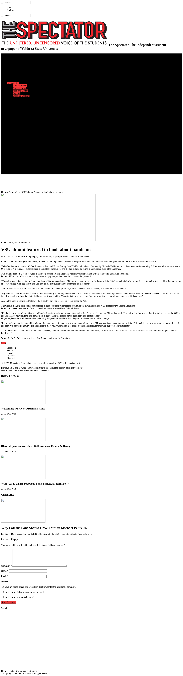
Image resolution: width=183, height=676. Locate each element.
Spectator (72, 363)
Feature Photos (19, 150)
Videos (16, 142)
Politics (16, 65)
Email (4, 576)
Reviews (16, 134)
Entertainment (13, 129)
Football (16, 106)
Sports (10, 98)
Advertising (25, 671)
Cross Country (19, 103)
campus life (51, 363)
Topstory (57, 256)
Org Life (16, 93)
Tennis (16, 127)
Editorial (16, 72)
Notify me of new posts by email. (20, 597)
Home (9, 7)
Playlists (16, 145)
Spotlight (33, 256)
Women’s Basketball (22, 114)
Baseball (16, 109)
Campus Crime (19, 62)
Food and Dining (20, 91)
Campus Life (13, 83)
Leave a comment (69, 256)
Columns (17, 78)
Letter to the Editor (21, 80)
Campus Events (20, 85)
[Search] (2, 3)
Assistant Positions (21, 168)
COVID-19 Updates (22, 67)
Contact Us (18, 163)
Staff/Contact (13, 160)
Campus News (19, 88)
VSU (79, 363)
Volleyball (17, 121)
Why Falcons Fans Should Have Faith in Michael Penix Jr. (44, 528)
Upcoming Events (15, 157)
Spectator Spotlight (21, 96)
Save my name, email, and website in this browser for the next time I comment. (40, 587)
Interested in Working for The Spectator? (31, 170)
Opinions (11, 70)
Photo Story (18, 152)
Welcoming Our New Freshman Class (23, 408)
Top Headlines (44, 256)
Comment (6, 566)
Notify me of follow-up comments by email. (24, 592)
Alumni (24, 363)
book (43, 363)
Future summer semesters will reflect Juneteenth (25, 370)
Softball (16, 116)
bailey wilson (34, 363)
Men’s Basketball (20, 111)
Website (4, 581)
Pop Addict (18, 137)
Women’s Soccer (20, 119)
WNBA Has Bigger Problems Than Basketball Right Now (35, 483)
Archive (10, 10)
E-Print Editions (14, 57)
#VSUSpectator (13, 363)
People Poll (18, 75)
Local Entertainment (22, 139)
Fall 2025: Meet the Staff (24, 165)
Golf (15, 124)
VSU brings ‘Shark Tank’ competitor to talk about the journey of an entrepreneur (41, 368)
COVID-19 (62, 363)
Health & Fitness (20, 101)
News (9, 60)
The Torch (11, 155)
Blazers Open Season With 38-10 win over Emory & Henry (35, 446)
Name (4, 571)
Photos (10, 147)
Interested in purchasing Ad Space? (28, 173)
